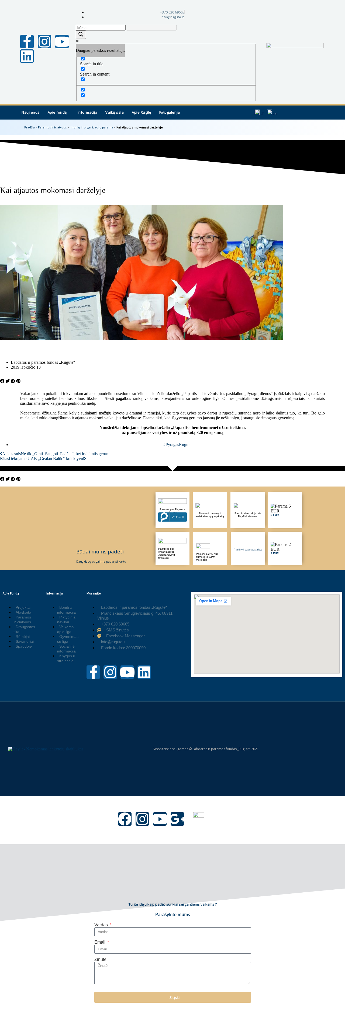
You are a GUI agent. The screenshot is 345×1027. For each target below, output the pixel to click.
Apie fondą (57, 112)
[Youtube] (62, 41)
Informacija (88, 112)
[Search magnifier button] (81, 34)
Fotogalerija (169, 112)
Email (100, 942)
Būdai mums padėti (100, 551)
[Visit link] (285, 510)
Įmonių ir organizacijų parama (91, 127)
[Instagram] (44, 41)
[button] (59, 113)
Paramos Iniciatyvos (52, 127)
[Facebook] (125, 819)
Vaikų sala (114, 112)
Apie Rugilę (141, 112)
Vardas (101, 925)
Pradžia (29, 127)
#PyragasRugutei (177, 444)
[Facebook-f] (27, 41)
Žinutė (100, 959)
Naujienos (31, 112)
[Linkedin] (27, 56)
